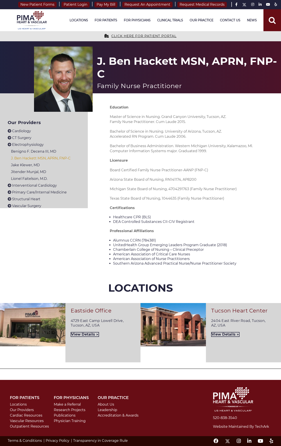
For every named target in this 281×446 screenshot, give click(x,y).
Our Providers (22, 410)
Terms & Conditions (25, 440)
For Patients (106, 20)
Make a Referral (67, 404)
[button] (272, 20)
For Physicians (137, 20)
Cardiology (21, 131)
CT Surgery (21, 138)
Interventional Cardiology (34, 185)
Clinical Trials (170, 20)
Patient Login (75, 4)
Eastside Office (91, 310)
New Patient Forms (37, 4)
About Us (106, 404)
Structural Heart (25, 199)
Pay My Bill (106, 4)
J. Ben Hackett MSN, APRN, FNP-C (41, 158)
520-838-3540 (225, 418)
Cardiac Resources (26, 415)
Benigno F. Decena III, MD (33, 151)
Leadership (107, 410)
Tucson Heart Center (239, 310)
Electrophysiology (27, 145)
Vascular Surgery (26, 206)
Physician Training (70, 421)
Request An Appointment (147, 4)
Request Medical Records (202, 4)
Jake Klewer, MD (25, 165)
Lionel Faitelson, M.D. (29, 179)
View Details (83, 334)
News (252, 20)
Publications (65, 415)
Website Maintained (231, 426)
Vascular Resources (27, 421)
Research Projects (69, 410)
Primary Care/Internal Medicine (39, 192)
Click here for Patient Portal (144, 36)
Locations (79, 20)
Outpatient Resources (29, 426)
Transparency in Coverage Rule (100, 440)
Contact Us (230, 20)
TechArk (262, 426)
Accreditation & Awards (118, 415)
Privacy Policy (57, 440)
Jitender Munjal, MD (28, 172)
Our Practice (201, 20)
